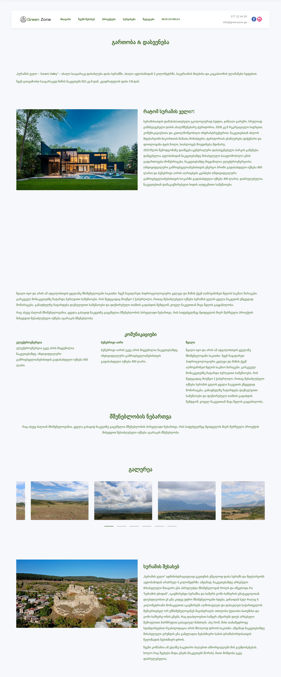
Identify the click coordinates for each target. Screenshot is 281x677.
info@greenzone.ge (235, 22)
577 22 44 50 (239, 16)
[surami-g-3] (45, 500)
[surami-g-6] (236, 500)
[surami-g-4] (109, 500)
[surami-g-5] (172, 500)
